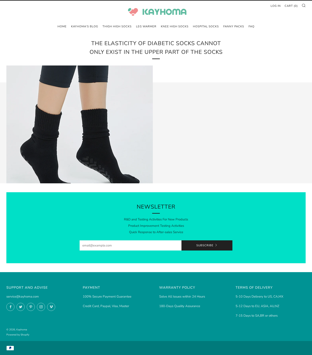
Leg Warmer (146, 26)
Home (62, 26)
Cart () (291, 6)
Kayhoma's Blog (84, 26)
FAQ (251, 26)
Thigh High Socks (117, 26)
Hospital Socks (206, 26)
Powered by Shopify (17, 334)
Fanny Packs (233, 26)
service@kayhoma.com (22, 296)
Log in (276, 6)
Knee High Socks (174, 26)
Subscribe (205, 245)
